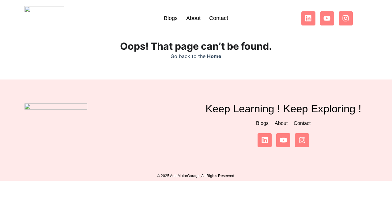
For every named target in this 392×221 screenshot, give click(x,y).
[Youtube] (327, 18)
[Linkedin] (308, 18)
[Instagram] (346, 18)
